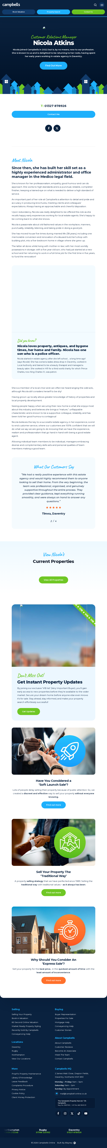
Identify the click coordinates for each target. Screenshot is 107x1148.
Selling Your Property (22, 1014)
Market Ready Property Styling (26, 1026)
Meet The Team (62, 1055)
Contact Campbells (64, 1059)
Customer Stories (63, 1030)
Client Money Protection (23, 1097)
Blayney (68, 1143)
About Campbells (63, 1043)
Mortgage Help (62, 1022)
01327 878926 (53, 105)
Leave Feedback (20, 1081)
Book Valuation (19, 12)
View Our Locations (21, 1059)
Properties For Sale (64, 1018)
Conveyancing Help (21, 1034)
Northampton (18, 1055)
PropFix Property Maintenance (26, 1074)
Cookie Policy (18, 1093)
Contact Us (88, 12)
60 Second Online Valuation (25, 1022)
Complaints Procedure (22, 1085)
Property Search (53, 12)
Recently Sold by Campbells (25, 1030)
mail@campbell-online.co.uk (73, 1094)
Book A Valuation (20, 1018)
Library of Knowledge (22, 1077)
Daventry (16, 1047)
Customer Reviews (64, 1047)
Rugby (15, 1051)
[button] (102, 5)
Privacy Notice (18, 1089)
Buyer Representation (65, 1014)
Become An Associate (65, 1051)
